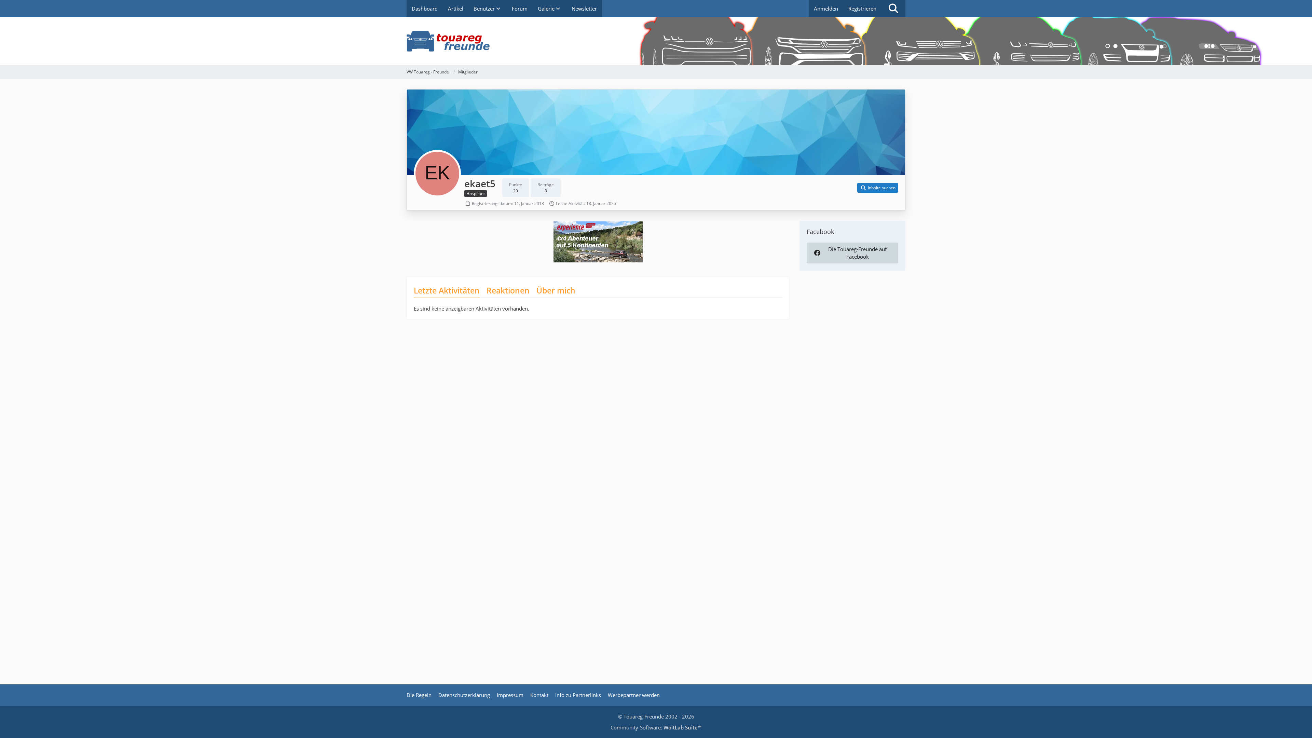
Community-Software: (656, 727)
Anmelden (826, 8)
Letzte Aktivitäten (447, 290)
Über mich (555, 290)
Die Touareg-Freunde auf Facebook (857, 253)
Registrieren (862, 8)
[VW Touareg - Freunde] (656, 41)
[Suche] (893, 8)
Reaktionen (508, 290)
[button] (877, 188)
